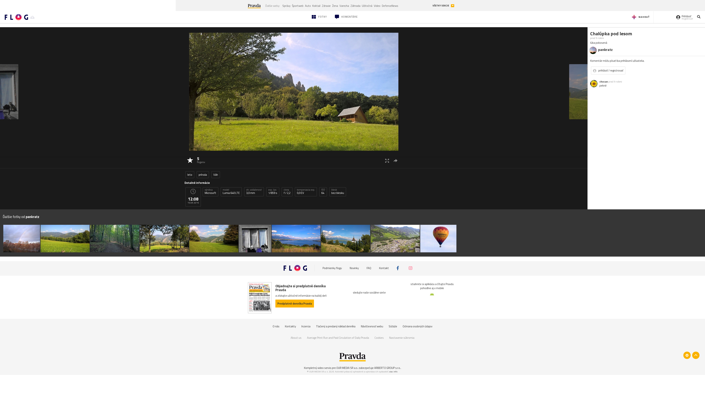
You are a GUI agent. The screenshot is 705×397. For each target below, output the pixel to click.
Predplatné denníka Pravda (294, 303)
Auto (308, 6)
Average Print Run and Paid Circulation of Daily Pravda (338, 338)
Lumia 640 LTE (231, 191)
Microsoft (210, 191)
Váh (215, 175)
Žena (335, 6)
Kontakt (384, 268)
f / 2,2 (287, 191)
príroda (203, 175)
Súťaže (393, 326)
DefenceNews (390, 6)
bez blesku (337, 191)
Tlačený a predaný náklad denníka (335, 326)
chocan (603, 81)
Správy (286, 6)
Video (377, 6)
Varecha (344, 6)
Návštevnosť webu (372, 326)
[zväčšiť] (387, 160)
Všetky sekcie (441, 5)
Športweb (297, 6)
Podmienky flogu (332, 268)
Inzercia (305, 326)
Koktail (316, 6)
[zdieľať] (395, 160)
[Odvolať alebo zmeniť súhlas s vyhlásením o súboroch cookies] (687, 355)
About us (296, 338)
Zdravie (326, 6)
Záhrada (355, 6)
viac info (393, 371)
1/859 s (272, 191)
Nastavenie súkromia (401, 338)
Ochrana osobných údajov (417, 326)
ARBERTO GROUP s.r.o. (387, 368)
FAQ (369, 268)
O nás (276, 326)
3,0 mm (254, 191)
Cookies (379, 338)
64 (323, 191)
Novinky (354, 268)
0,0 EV (306, 191)
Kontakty (290, 326)
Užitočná (367, 6)
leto (189, 175)
